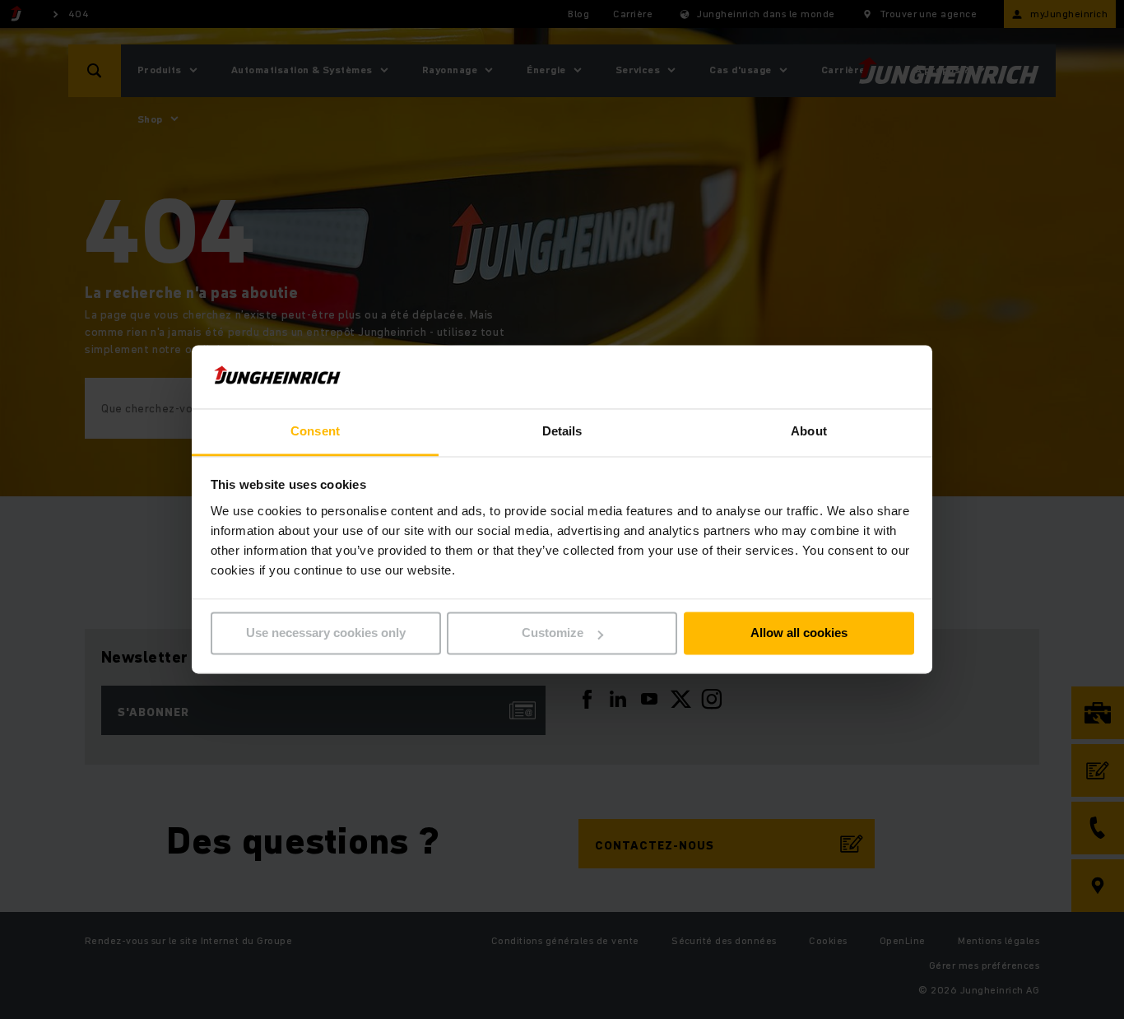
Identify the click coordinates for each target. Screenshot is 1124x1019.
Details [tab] (562, 431)
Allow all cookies (799, 633)
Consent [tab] (315, 431)
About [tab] (809, 431)
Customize (552, 633)
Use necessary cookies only (326, 633)
